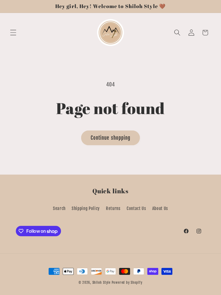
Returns (113, 208)
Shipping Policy (86, 208)
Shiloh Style (101, 282)
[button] (13, 32)
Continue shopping (111, 138)
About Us (160, 208)
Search (59, 208)
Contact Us (136, 208)
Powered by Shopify (127, 282)
